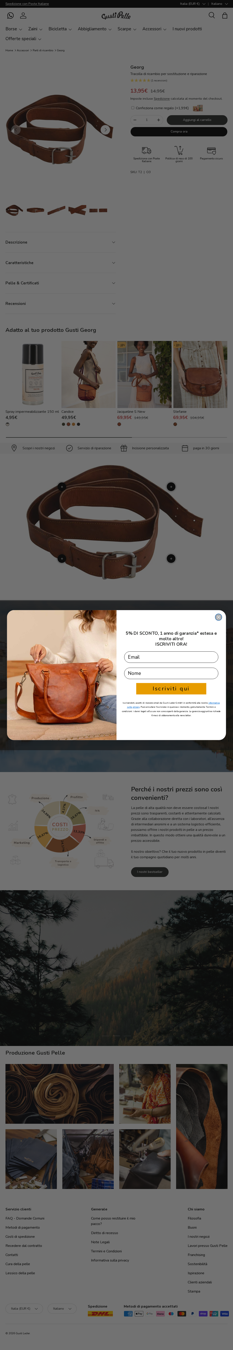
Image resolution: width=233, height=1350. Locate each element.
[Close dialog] (218, 617)
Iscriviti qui (171, 688)
